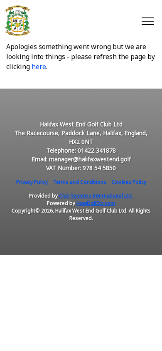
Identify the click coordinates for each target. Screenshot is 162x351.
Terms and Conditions (79, 181)
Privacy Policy (32, 181)
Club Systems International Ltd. (96, 195)
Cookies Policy (129, 181)
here (39, 66)
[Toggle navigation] (147, 21)
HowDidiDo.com (95, 203)
